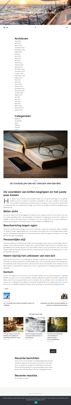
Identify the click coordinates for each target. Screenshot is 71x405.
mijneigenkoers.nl (35, 11)
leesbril (8, 284)
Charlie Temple (61, 282)
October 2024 (19, 73)
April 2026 (18, 43)
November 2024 (20, 71)
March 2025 (18, 62)
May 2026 (18, 41)
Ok (36, 402)
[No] (69, 400)
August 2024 (18, 78)
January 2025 (19, 67)
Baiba (6, 289)
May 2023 (18, 101)
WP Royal (39, 393)
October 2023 (19, 93)
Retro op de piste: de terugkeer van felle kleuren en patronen (33, 365)
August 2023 (18, 95)
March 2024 (18, 84)
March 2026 (18, 45)
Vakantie (17, 125)
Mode (16, 123)
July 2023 (17, 97)
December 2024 (20, 69)
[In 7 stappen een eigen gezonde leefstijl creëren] (6, 296)
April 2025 (18, 60)
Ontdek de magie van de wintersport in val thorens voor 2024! (33, 363)
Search (53, 351)
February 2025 (19, 65)
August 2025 (18, 52)
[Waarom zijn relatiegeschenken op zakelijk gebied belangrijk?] (64, 296)
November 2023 (20, 90)
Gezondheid (18, 121)
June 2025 (18, 56)
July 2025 (17, 54)
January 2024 (19, 86)
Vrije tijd (17, 127)
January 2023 (19, 110)
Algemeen (18, 119)
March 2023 (18, 105)
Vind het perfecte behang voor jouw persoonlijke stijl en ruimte (33, 367)
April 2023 (18, 103)
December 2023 (20, 88)
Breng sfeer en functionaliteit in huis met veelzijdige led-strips (33, 369)
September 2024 (20, 75)
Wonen (17, 129)
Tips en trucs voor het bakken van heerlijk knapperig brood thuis (11, 335)
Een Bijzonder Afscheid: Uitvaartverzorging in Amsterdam (34, 335)
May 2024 (18, 80)
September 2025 (20, 50)
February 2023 (19, 108)
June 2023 (18, 99)
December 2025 (20, 47)
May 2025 (18, 58)
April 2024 (18, 82)
